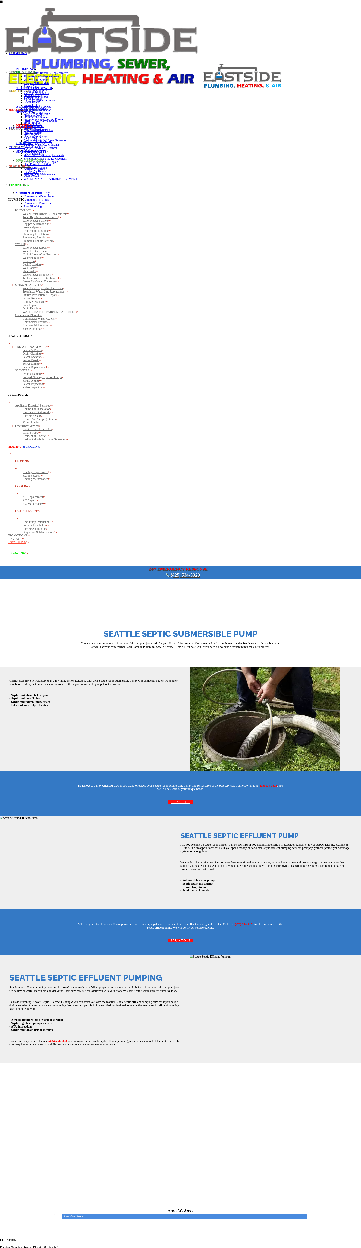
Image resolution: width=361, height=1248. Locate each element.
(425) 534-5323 (185, 575)
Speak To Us (180, 802)
